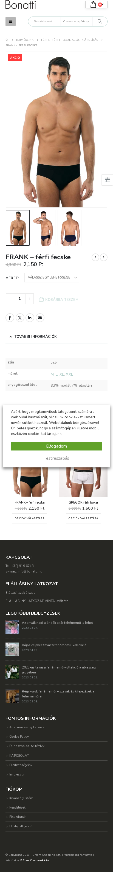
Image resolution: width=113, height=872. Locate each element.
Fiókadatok (17, 817)
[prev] (95, 257)
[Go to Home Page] (6, 40)
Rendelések (17, 807)
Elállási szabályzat (20, 592)
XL (62, 374)
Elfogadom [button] (56, 446)
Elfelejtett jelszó (21, 826)
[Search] (99, 21)
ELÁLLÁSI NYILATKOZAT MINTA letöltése (36, 601)
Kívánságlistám (21, 798)
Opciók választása (29, 518)
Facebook (9, 317)
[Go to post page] (12, 626)
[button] (10, 21)
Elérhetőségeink (20, 765)
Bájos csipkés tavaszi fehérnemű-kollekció (54, 645)
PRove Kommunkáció (34, 860)
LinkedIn (30, 317)
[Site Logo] (20, 4)
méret (11, 278)
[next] (104, 257)
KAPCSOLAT (19, 755)
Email (40, 317)
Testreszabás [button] (56, 458)
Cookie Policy (19, 736)
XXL (69, 374)
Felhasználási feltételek (26, 746)
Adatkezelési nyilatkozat (27, 727)
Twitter (20, 317)
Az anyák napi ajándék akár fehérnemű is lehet (57, 622)
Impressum (17, 774)
